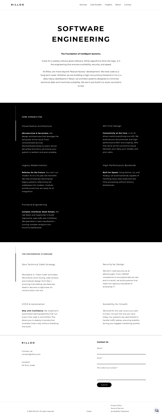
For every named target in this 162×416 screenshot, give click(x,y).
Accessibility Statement (120, 411)
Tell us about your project (107, 368)
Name (100, 348)
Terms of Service (117, 408)
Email (99, 358)
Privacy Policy (116, 405)
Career (89, 411)
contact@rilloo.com (31, 354)
